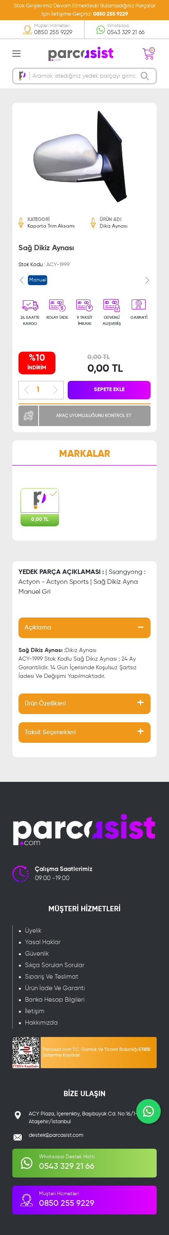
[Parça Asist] (80, 53)
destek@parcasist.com (56, 1135)
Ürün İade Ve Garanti (55, 988)
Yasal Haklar (43, 942)
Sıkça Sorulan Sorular (54, 965)
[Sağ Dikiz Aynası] (84, 156)
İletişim (34, 1011)
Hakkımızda (41, 1023)
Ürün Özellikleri (45, 703)
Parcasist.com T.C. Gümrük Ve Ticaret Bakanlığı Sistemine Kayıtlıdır (96, 1052)
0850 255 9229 (110, 14)
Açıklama (38, 627)
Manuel (37, 280)
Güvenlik (37, 954)
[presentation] (21, 280)
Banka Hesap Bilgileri (54, 1000)
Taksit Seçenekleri (50, 732)
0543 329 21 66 (125, 32)
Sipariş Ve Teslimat (51, 977)
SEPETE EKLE (109, 389)
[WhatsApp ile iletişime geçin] (148, 1111)
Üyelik (33, 931)
